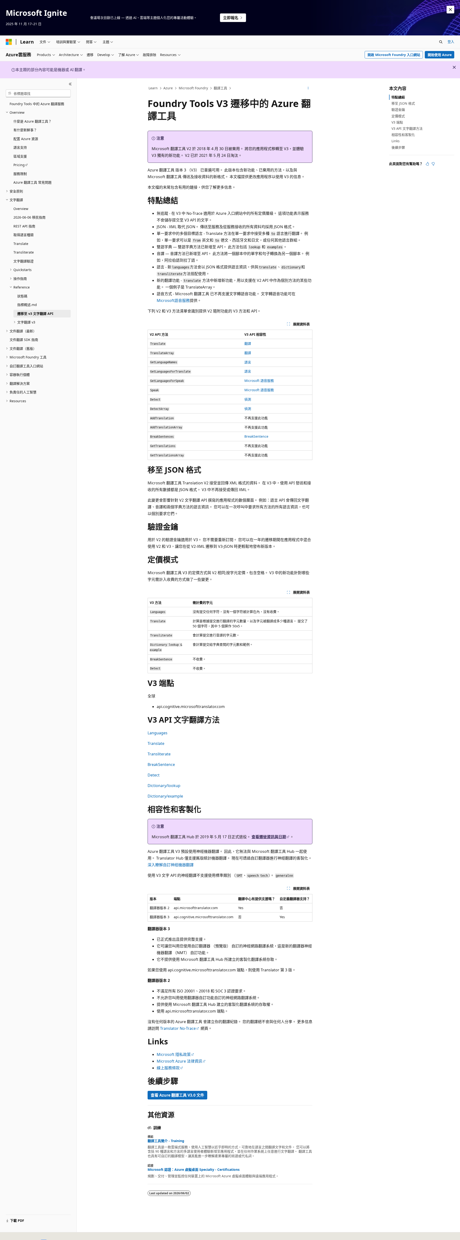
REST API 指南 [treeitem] (24, 226)
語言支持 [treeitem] (20, 147)
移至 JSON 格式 (403, 103)
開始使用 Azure (440, 54)
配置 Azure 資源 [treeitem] (25, 138)
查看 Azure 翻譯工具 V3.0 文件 (177, 1095)
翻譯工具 (220, 88)
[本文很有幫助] (427, 164)
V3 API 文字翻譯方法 (407, 128)
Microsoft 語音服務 (259, 380)
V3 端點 (397, 122)
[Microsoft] (9, 42)
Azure (168, 88)
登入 (451, 41)
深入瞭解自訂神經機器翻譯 (171, 864)
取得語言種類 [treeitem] (23, 234)
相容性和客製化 (403, 134)
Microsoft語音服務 (173, 300)
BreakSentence (256, 436)
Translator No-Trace (178, 1028)
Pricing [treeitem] (19, 165)
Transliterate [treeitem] (23, 252)
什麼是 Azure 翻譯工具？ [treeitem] (32, 121)
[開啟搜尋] (441, 42)
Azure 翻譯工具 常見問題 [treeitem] (32, 182)
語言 (247, 362)
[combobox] (38, 93)
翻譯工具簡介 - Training (166, 1141)
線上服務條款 (168, 1067)
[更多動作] (308, 88)
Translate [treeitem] (20, 243)
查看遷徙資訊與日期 (269, 836)
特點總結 (398, 97)
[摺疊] (70, 84)
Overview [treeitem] (20, 208)
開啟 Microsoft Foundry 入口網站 (394, 54)
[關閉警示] (450, 9)
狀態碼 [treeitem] (22, 296)
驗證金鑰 (398, 109)
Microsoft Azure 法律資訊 (179, 1061)
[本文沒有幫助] (433, 164)
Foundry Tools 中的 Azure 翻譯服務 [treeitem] (37, 104)
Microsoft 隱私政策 (174, 1054)
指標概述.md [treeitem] (27, 304)
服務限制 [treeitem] (20, 173)
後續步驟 (398, 147)
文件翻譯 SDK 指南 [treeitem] (24, 339)
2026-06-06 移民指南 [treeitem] (29, 217)
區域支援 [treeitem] (20, 156)
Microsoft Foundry (193, 88)
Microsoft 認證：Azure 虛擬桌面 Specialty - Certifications (194, 1169)
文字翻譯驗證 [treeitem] (23, 261)
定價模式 (398, 116)
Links (395, 141)
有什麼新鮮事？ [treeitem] (25, 130)
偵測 (247, 399)
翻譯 (247, 343)
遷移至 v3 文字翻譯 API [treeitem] (35, 313)
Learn (153, 88)
